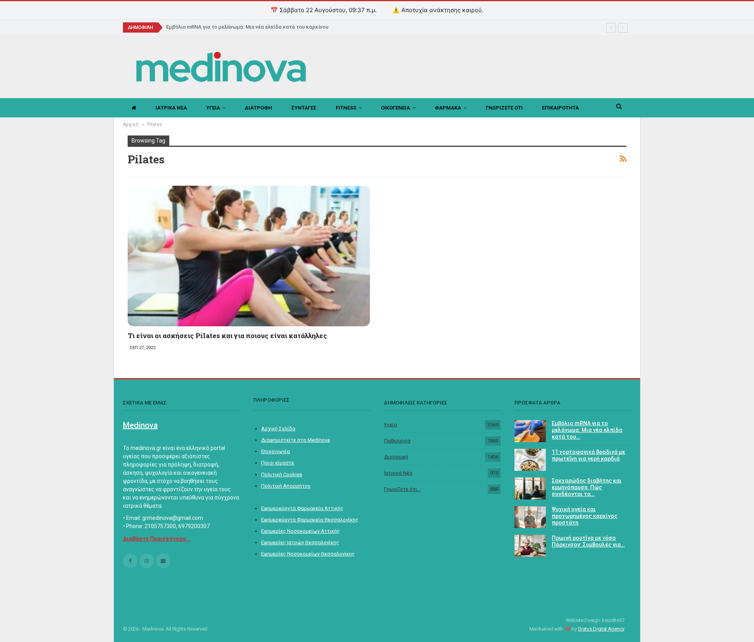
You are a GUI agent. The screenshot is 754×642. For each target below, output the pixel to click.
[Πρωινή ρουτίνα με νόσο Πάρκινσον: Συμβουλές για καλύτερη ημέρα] (530, 546)
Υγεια (213, 108)
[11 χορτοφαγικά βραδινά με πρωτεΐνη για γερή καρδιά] (530, 460)
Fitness (346, 108)
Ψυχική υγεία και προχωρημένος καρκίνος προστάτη (584, 516)
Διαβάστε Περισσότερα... (156, 539)
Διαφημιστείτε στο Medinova (295, 440)
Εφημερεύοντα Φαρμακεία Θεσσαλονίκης (309, 520)
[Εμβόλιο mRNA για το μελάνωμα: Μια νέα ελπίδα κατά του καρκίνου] (530, 431)
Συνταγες (304, 108)
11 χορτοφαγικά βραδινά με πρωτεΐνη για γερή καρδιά (588, 455)
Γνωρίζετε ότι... (402, 489)
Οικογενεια (395, 108)
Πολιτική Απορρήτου (286, 486)
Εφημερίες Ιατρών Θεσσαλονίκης (300, 542)
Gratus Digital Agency (601, 629)
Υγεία (390, 425)
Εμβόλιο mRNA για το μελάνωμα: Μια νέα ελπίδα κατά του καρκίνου (247, 27)
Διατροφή (396, 457)
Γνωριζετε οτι (504, 108)
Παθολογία (397, 441)
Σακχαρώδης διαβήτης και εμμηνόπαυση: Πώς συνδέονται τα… (587, 487)
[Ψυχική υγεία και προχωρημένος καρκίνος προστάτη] (530, 517)
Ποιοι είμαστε (277, 463)
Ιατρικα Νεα (171, 108)
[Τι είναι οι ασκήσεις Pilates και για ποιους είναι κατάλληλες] (249, 256)
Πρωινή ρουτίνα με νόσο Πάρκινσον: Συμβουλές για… (588, 541)
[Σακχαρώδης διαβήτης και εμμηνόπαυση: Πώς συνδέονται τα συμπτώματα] (530, 488)
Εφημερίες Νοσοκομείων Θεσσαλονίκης (308, 554)
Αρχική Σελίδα (278, 429)
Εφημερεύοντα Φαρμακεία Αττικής (302, 508)
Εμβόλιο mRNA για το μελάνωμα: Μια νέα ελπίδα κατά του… (587, 430)
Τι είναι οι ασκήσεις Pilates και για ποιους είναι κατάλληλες (227, 335)
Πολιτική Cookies (281, 474)
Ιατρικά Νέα (398, 473)
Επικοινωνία (275, 451)
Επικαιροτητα (560, 108)
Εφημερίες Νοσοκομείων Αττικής (300, 531)
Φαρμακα (448, 108)
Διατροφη (258, 108)
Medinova (140, 425)
